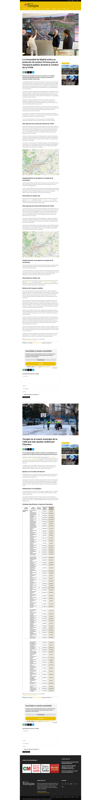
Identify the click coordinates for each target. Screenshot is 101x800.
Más (68, 8)
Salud (43, 8)
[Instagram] (69, 0)
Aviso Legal (37, 366)
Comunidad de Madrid (31, 11)
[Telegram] (72, 0)
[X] (74, 0)
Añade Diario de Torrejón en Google (29, 340)
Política (59, 8)
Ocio (35, 8)
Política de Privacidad (45, 366)
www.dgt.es (29, 199)
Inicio (23, 11)
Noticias (25, 8)
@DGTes (42, 199)
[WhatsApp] (76, 0)
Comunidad (53, 8)
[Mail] (71, 0)
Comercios (30, 8)
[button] (77, 9)
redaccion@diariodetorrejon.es (43, 792)
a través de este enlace (37, 342)
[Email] (31, 72)
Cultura (39, 8)
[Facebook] (67, 0)
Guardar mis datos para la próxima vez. (31, 394)
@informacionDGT (48, 199)
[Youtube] (78, 0)
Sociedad (64, 8)
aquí (52, 342)
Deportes (48, 8)
